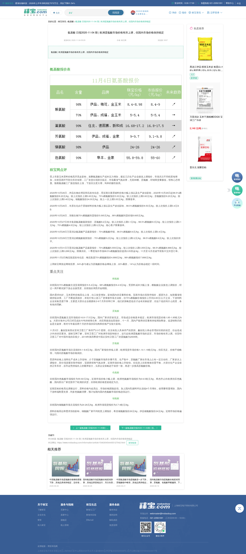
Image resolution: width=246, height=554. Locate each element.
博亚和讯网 (53, 546)
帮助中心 (230, 3)
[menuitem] (240, 3)
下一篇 (138, 427)
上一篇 (92, 427)
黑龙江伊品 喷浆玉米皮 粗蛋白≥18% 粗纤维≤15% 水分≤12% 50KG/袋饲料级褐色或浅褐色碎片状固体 (207, 68)
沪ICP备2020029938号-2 (116, 550)
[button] (215, 12)
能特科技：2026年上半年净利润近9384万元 (34, 3)
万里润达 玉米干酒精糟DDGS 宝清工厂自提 (206, 118)
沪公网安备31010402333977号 (143, 550)
